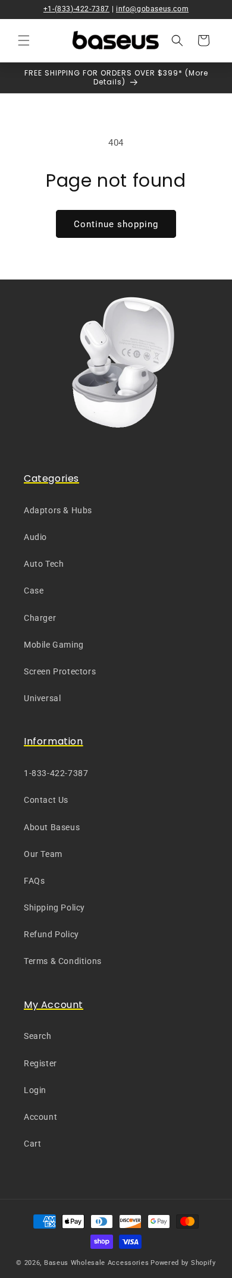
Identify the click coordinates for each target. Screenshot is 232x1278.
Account (40, 1117)
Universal (42, 698)
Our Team (43, 854)
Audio (35, 537)
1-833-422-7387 (56, 773)
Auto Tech (44, 564)
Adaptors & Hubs (58, 510)
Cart (32, 1143)
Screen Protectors (60, 671)
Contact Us (46, 800)
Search (38, 1036)
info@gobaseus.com (152, 9)
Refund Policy (51, 934)
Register (40, 1063)
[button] (24, 40)
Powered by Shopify (183, 1263)
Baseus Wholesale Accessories (96, 1263)
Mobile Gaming (54, 644)
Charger (40, 618)
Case (33, 590)
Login (35, 1090)
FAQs (34, 881)
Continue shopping (116, 224)
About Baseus (52, 827)
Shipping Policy (54, 907)
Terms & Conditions (63, 961)
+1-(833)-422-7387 (76, 9)
